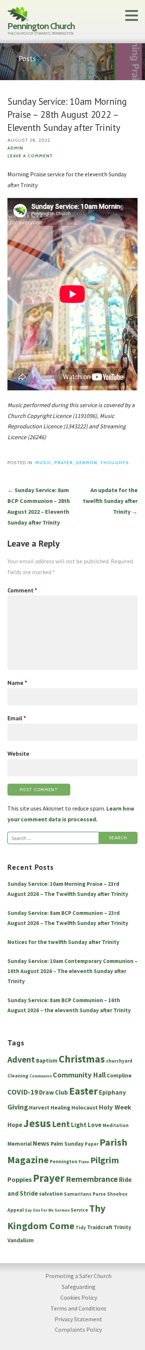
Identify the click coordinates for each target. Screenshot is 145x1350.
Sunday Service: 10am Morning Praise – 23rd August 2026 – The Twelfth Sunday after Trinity (67, 888)
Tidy (80, 1227)
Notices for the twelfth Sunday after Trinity (63, 941)
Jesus (37, 1123)
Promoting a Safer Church (78, 1276)
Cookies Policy (78, 1297)
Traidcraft (100, 1227)
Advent (21, 1059)
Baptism (47, 1060)
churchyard (119, 1061)
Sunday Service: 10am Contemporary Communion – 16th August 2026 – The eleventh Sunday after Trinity (72, 971)
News (41, 1143)
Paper (92, 1144)
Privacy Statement (78, 1319)
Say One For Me (39, 1210)
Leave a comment (30, 155)
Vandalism (20, 1240)
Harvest (39, 1107)
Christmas (82, 1059)
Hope (14, 1125)
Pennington (63, 1161)
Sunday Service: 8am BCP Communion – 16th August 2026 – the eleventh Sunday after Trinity (69, 1005)
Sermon (86, 462)
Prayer (63, 462)
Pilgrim (104, 1160)
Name (17, 682)
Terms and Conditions (78, 1308)
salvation (51, 1193)
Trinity (122, 1227)
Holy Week (115, 1107)
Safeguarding (79, 1286)
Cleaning (17, 1076)
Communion (40, 1076)
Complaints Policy (78, 1329)
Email (16, 718)
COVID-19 (22, 1092)
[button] (134, 15)
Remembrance (92, 1179)
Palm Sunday (67, 1143)
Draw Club (53, 1092)
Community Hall (79, 1074)
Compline (119, 1075)
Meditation (116, 1125)
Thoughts (114, 462)
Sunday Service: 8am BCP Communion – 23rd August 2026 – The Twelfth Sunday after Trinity (67, 917)
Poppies (19, 1179)
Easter (83, 1091)
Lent (61, 1124)
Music (43, 462)
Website (18, 753)
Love (95, 1125)
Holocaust (84, 1107)
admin (15, 148)
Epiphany (112, 1092)
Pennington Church (41, 26)
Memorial (19, 1143)
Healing (60, 1107)
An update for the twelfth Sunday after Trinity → (110, 500)
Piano (83, 1161)
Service (79, 1210)
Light (79, 1125)
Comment (22, 590)
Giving (17, 1106)
